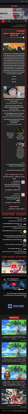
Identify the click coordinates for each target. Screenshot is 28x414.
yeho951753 (19, 230)
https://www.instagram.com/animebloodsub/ (12, 116)
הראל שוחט (17, 181)
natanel (20, 217)
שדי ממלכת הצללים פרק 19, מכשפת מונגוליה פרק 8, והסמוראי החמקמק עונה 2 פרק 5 (14, 327)
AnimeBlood (14, 12)
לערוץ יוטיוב (3, 21)
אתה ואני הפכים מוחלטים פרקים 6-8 (10, 217)
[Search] (6, 21)
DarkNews (4, 410)
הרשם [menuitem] (22, 1)
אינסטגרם (11, 113)
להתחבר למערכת (19, 208)
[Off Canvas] (25, 20)
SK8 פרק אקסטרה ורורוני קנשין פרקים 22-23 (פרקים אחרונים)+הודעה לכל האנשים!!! (15, 164)
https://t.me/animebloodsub (13, 124)
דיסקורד (8, 99)
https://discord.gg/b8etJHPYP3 (12, 103)
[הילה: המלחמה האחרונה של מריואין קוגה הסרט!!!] (10, 129)
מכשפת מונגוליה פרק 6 (14, 396)
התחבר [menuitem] (26, 1)
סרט (13, 79)
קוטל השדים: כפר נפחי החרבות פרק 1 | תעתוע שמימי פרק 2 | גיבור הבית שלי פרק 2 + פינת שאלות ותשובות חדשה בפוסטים (20, 152)
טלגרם (14, 119)
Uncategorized (22, 355)
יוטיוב (15, 105)
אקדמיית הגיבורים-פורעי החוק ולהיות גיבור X (15, 169)
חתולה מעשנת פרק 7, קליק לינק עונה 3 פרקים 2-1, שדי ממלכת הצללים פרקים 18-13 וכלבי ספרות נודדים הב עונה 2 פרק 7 (14, 349)
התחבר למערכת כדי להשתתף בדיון (12, 189)
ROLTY (18, 193)
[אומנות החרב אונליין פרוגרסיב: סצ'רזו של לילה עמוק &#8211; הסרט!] (20, 129)
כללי (18, 355)
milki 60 (21, 37)
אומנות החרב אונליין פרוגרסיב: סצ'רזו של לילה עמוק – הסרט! (20, 135)
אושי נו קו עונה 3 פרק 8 (13, 248)
